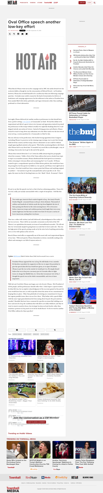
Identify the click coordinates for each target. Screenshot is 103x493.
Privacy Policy (60, 483)
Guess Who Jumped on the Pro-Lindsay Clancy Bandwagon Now (16, 462)
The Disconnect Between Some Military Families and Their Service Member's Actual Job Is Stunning (83, 74)
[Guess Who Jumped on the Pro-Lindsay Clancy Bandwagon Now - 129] (17, 450)
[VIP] (56, 3)
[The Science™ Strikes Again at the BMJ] (82, 132)
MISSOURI (36, 334)
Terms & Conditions (51, 483)
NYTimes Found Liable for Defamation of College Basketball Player (83, 80)
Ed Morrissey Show (30, 483)
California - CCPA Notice (76, 483)
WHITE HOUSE (45, 334)
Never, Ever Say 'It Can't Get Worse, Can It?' (80, 278)
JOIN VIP (82, 2)
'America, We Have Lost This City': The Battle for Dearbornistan (80, 224)
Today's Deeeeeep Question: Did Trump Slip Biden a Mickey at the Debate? (81, 308)
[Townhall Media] (13, 489)
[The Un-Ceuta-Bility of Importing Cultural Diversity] (82, 185)
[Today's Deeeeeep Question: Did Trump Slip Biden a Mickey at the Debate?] (82, 296)
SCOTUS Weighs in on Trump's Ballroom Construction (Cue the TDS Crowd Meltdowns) (39, 463)
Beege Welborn (73, 200)
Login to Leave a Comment (36, 422)
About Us (23, 483)
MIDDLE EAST (27, 334)
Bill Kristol (17, 256)
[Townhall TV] (48, 3)
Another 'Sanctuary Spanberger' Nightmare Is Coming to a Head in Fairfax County (62, 463)
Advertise (44, 483)
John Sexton (72, 119)
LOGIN (89, 2)
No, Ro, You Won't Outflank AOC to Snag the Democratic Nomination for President (83, 62)
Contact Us (66, 483)
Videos (33, 2)
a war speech (26, 122)
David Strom (72, 147)
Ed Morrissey (13, 30)
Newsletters (38, 483)
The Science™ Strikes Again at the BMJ (81, 143)
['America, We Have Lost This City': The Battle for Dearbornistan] (82, 212)
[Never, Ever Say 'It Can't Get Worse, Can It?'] (82, 267)
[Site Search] (94, 2)
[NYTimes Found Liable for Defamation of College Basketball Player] (82, 103)
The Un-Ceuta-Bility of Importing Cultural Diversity (80, 196)
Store (39, 2)
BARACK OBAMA (17, 334)
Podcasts (24, 2)
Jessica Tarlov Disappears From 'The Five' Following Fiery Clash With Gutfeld (84, 462)
